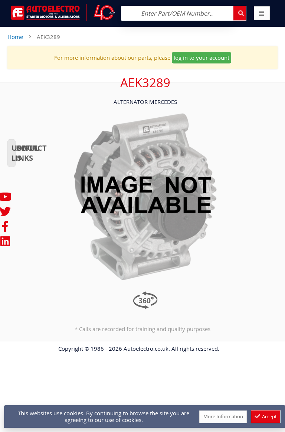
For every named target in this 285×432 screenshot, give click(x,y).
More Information (223, 416)
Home (15, 36)
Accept (269, 416)
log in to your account (201, 57)
